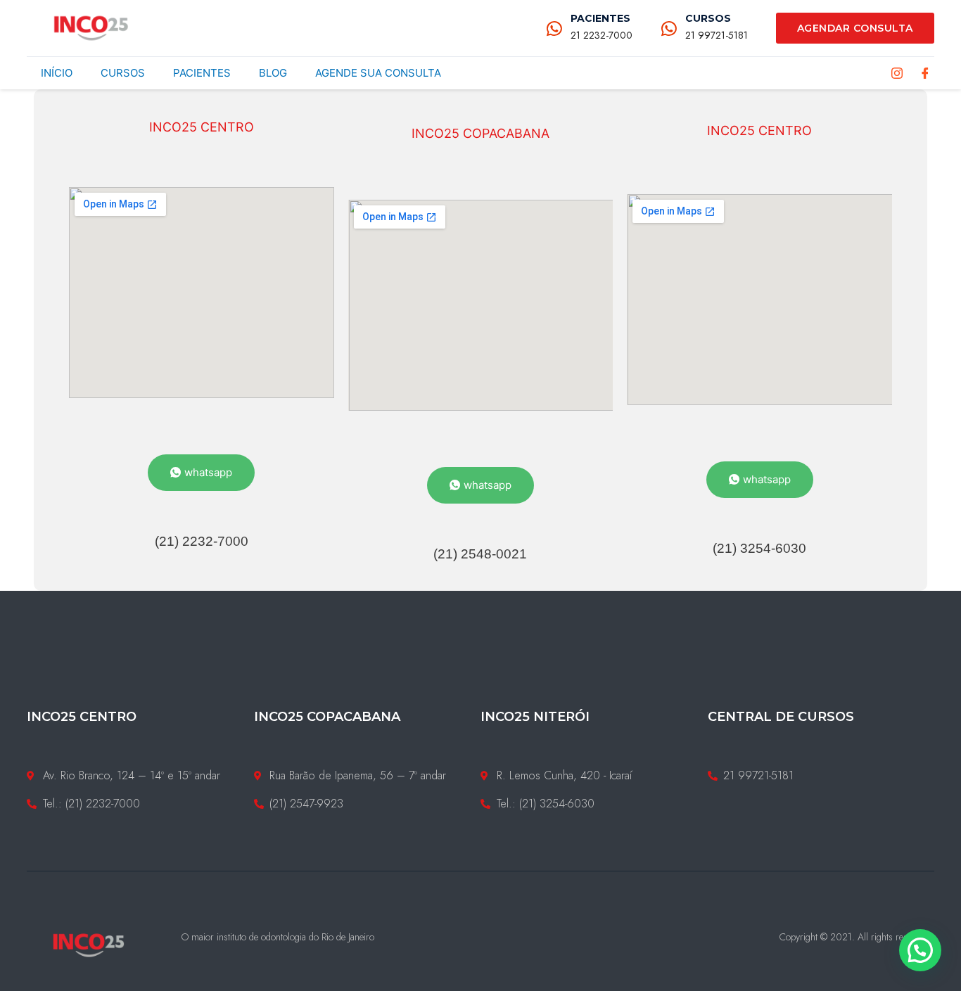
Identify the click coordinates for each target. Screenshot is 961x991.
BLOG (273, 72)
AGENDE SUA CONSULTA (378, 72)
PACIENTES (600, 18)
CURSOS (708, 18)
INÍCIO (56, 72)
